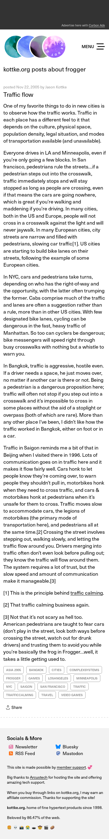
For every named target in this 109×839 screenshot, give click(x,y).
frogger (13, 678)
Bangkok (36, 669)
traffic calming (86, 592)
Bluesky (70, 746)
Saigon (26, 686)
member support (71, 767)
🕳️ (34, 827)
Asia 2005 (13, 669)
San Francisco (52, 686)
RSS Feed (25, 753)
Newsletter (26, 746)
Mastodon (73, 753)
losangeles (58, 678)
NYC (9, 686)
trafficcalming (19, 694)
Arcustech (39, 777)
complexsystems (84, 669)
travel (47, 694)
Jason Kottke (56, 87)
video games (72, 694)
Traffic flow (18, 94)
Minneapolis (87, 678)
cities (56, 669)
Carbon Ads (97, 25)
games (34, 678)
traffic (79, 686)
